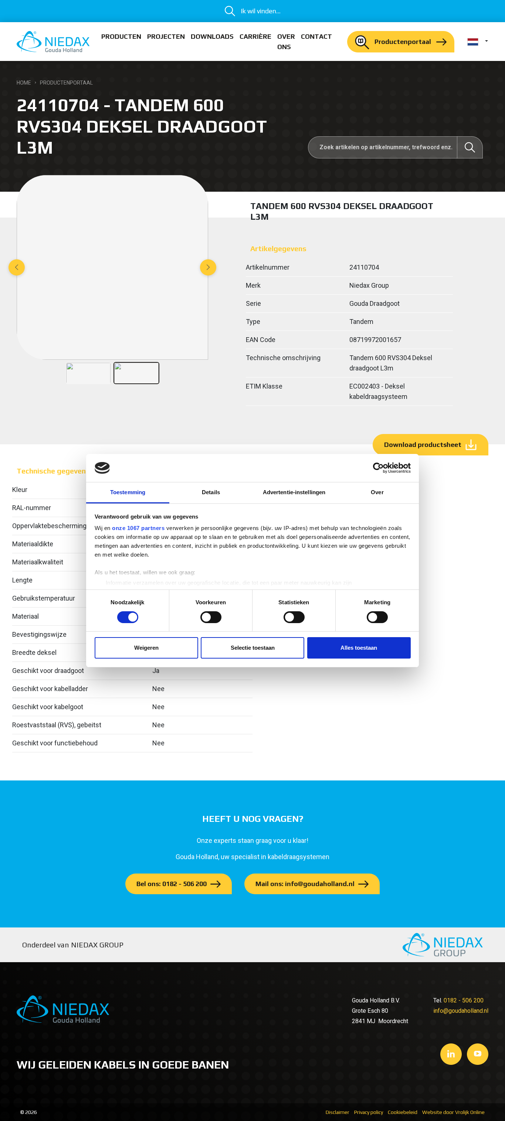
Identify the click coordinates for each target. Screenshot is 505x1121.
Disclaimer (337, 1112)
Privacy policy (368, 1112)
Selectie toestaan (253, 648)
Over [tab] (377, 492)
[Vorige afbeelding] (17, 267)
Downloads (212, 36)
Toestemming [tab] (127, 492)
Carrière (255, 36)
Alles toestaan (358, 648)
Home (24, 83)
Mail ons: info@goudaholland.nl (305, 884)
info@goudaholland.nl (460, 1010)
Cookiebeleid (402, 1112)
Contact (316, 36)
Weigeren (146, 648)
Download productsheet (422, 444)
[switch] (210, 617)
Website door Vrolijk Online (453, 1112)
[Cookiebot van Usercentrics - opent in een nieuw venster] (378, 468)
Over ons (286, 42)
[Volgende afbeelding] (208, 267)
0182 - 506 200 (464, 1000)
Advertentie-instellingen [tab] (294, 492)
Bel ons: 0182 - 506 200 (171, 884)
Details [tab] (211, 492)
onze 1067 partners (138, 528)
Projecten (166, 36)
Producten (121, 36)
